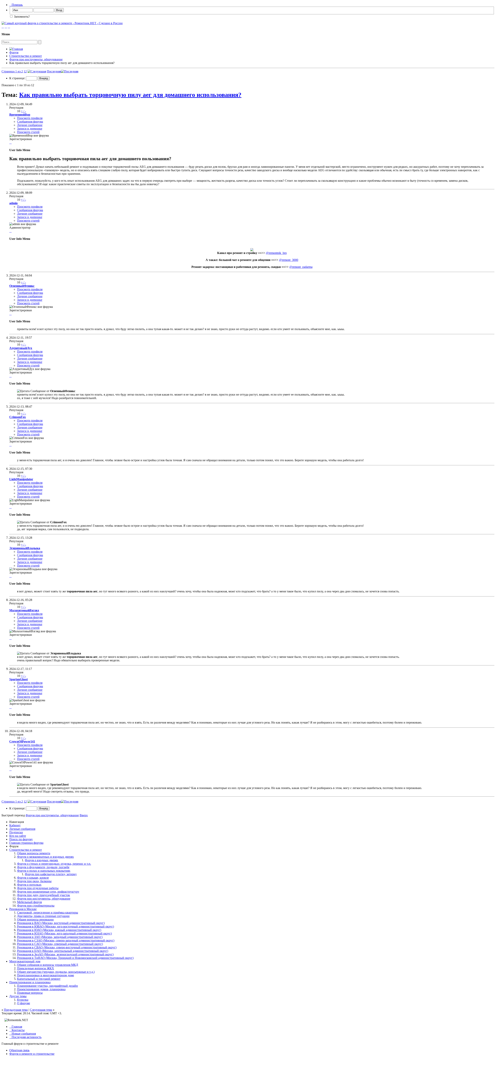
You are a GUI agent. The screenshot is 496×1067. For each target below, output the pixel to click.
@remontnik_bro (276, 253)
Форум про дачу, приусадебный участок (43, 895)
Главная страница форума (26, 842)
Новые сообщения (22, 1033)
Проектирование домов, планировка (41, 989)
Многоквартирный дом (24, 961)
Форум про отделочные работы (38, 888)
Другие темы (18, 996)
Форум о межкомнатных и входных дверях (45, 856)
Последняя (54, 71)
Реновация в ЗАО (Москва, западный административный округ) (59, 937)
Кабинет (15, 825)
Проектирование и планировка (30, 982)
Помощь (16, 4)
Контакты (17, 1030)
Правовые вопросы (30, 992)
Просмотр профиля (29, 118)
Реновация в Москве (23, 909)
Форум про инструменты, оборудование (36, 59)
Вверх (84, 815)
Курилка (22, 999)
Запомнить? (21, 16)
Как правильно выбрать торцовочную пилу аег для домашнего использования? (130, 94)
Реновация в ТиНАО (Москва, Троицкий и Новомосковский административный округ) (75, 957)
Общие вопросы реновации (35, 919)
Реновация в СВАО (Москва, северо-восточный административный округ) (66, 947)
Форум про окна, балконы (34, 881)
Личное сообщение (29, 125)
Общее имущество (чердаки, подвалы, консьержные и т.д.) (56, 971)
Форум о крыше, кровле (33, 877)
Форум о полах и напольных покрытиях (43, 870)
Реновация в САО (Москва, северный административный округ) (60, 944)
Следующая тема (41, 1009)
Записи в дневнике (29, 128)
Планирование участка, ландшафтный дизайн (47, 985)
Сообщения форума (30, 121)
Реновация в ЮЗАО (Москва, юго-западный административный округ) (64, 933)
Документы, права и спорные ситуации (43, 916)
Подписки (16, 832)
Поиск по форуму (21, 839)
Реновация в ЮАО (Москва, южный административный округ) (59, 930)
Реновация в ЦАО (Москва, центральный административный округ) (62, 951)
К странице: (17, 78)
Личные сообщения (22, 828)
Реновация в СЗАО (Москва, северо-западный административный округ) (65, 940)
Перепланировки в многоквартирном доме (45, 975)
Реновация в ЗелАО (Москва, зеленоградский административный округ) (65, 954)
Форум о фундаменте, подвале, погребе (43, 867)
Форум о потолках (29, 884)
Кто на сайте (17, 835)
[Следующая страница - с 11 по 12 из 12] (37, 71)
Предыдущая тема (16, 1009)
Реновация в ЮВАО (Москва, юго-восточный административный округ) (65, 926)
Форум (13, 52)
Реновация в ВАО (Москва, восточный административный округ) (61, 923)
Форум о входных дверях (41, 860)
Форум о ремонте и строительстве (31, 1053)
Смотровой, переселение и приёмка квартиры (47, 912)
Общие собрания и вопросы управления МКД (47, 964)
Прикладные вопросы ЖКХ (35, 968)
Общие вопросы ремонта (33, 853)
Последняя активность (25, 1037)
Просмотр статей (28, 132)
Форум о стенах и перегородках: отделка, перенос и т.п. (54, 863)
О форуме (23, 1003)
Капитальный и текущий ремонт (38, 978)
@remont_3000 (288, 260)
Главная (15, 1026)
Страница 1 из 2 (12, 71)
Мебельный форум (29, 902)
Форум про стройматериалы (35, 905)
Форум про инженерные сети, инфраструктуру (48, 891)
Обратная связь (19, 1050)
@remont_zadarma (301, 266)
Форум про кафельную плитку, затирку (51, 874)
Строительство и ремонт (25, 56)
